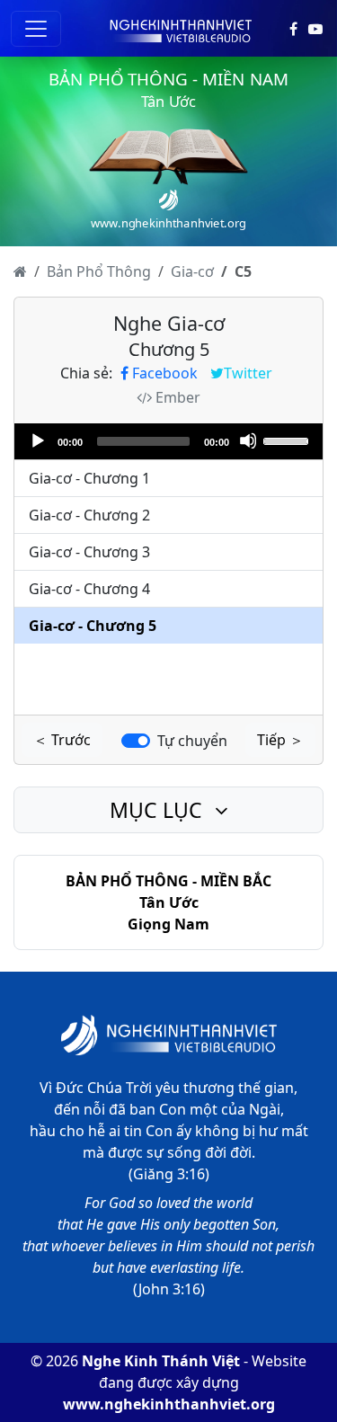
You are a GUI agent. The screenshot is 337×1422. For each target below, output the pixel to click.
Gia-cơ (192, 271)
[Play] (37, 440)
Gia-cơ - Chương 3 (89, 552)
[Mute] (248, 440)
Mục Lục (159, 809)
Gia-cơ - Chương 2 (89, 515)
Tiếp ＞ (280, 740)
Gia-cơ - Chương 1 (89, 478)
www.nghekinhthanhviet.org (169, 1404)
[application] (168, 441)
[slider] (288, 439)
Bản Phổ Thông (99, 271)
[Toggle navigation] (36, 29)
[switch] (135, 740)
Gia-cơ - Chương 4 (89, 589)
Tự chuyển (192, 741)
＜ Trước (62, 740)
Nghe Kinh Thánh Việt (161, 1361)
